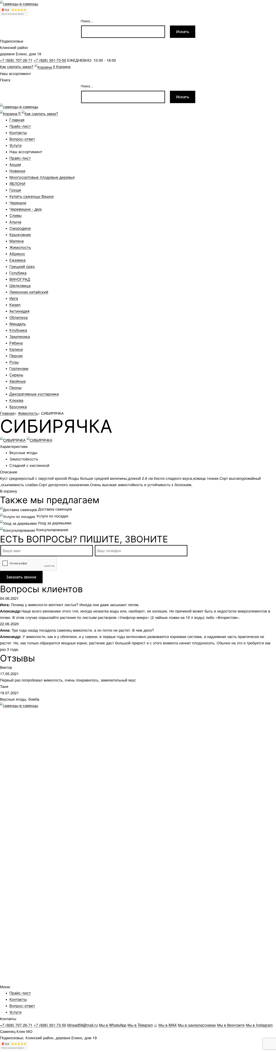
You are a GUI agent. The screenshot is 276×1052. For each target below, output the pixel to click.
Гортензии (18, 368)
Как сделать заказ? (16, 66)
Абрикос (17, 254)
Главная (16, 120)
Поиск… (87, 20)
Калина (16, 349)
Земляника (19, 336)
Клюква (16, 400)
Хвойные (17, 381)
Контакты (18, 132)
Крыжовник (20, 234)
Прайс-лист (20, 126)
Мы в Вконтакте (231, 1025)
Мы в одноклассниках (197, 1025)
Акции (15, 164)
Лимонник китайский (28, 292)
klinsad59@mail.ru (82, 1025)
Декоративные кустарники (34, 394)
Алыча (15, 222)
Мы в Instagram (259, 1025)
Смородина (20, 228)
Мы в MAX (167, 1025)
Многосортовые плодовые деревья (42, 177)
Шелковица (20, 285)
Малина (16, 241)
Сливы (15, 215)
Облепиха (18, 317)
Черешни (17, 203)
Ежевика (17, 260)
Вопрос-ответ (22, 139)
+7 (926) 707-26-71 (16, 60)
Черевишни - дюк (25, 209)
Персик (16, 356)
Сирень (16, 375)
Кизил (14, 305)
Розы (14, 362)
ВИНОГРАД (19, 279)
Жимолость (20, 247)
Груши (15, 190)
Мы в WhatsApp (112, 1025)
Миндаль (17, 324)
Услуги (15, 145)
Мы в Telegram (140, 1025)
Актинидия (19, 311)
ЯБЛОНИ (17, 183)
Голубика (17, 273)
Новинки (17, 171)
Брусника (18, 407)
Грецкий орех (22, 266)
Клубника (18, 330)
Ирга (13, 298)
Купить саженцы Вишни (31, 196)
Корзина (61, 66)
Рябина (16, 343)
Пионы (15, 387)
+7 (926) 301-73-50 (50, 60)
